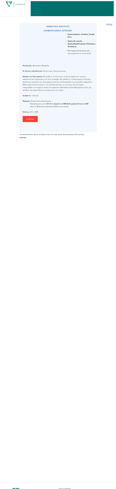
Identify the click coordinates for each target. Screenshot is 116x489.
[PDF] (109, 24)
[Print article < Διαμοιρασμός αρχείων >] (104, 24)
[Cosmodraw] (15, 4)
